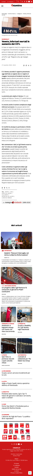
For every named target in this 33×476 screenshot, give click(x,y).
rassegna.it (19, 13)
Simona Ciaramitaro (6, 365)
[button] (24, 65)
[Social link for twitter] (22, 1)
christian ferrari (7, 198)
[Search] (18, 1)
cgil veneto (5, 195)
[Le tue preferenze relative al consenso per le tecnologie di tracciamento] (30, 473)
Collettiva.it (16, 448)
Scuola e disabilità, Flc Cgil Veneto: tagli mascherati (24, 327)
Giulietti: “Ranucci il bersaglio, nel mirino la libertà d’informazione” (16, 254)
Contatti (4, 1)
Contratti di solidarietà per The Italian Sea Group (24, 359)
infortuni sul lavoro (8, 196)
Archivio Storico (12, 13)
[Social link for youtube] (29, 1)
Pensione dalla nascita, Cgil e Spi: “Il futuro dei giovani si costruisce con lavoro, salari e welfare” (16, 396)
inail (11, 191)
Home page (4, 13)
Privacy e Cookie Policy (16, 473)
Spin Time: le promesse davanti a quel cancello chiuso (8, 360)
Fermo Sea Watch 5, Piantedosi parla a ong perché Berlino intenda (15, 407)
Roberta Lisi (6, 257)
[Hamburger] (2, 6)
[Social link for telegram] (31, 1)
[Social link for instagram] (26, 1)
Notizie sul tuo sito (16, 469)
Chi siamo (16, 463)
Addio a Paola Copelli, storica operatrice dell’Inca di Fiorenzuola (15, 384)
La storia (16, 471)
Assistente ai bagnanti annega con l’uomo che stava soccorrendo (8, 328)
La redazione (10, 1)
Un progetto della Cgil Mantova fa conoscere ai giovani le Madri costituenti (14, 290)
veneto (7, 191)
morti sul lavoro (7, 193)
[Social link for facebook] (24, 1)
